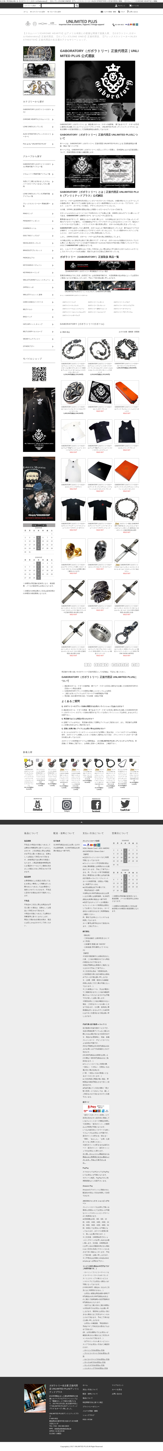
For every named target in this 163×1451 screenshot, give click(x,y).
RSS (84, 1419)
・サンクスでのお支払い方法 (93, 1365)
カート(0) (135, 6)
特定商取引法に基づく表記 (93, 1402)
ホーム (26, 12)
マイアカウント (118, 1385)
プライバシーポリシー (91, 1407)
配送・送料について (90, 1394)
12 (122, 665)
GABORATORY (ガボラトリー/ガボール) (76, 295)
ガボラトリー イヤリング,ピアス (124, 305)
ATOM (89, 1419)
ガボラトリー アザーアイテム (123, 312)
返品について (88, 1398)
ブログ (123, 12)
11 (118, 665)
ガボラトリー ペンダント (96, 302)
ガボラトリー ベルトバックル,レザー (74, 312)
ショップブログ (88, 1415)
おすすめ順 (123, 332)
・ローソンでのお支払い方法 (93, 1350)
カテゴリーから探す (38, 12)
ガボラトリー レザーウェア (71, 315)
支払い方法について (90, 1389)
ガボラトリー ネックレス (70, 305)
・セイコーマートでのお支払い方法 (96, 1359)
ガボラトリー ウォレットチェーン (73, 309)
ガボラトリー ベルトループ (96, 312)
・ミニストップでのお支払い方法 (95, 1368)
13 (127, 665)
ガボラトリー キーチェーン (122, 309)
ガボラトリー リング (69, 302)
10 (114, 665)
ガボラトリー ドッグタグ (122, 302)
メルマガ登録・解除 (109, 12)
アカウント (121, 6)
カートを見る (117, 1389)
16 (134, 665)
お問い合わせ (133, 12)
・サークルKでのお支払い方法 (94, 1362)
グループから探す (55, 12)
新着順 (136, 332)
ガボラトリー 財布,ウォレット (97, 309)
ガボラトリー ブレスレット (96, 305)
